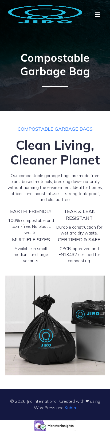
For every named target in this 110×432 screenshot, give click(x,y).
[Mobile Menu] (97, 14)
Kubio (70, 407)
